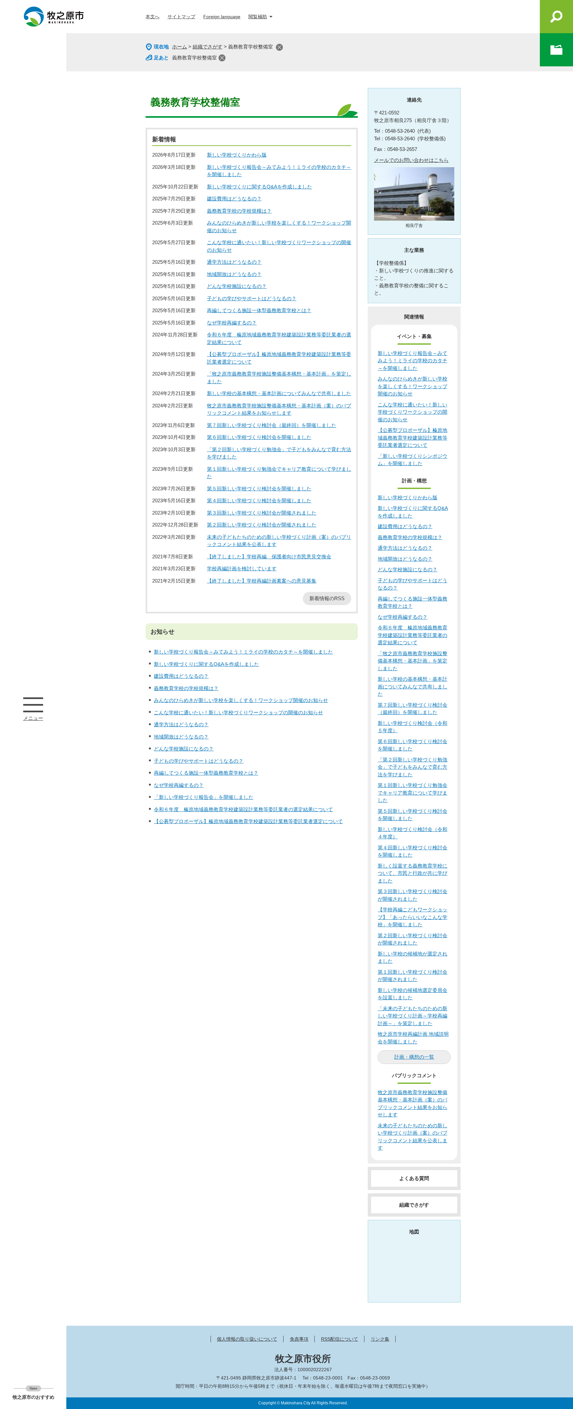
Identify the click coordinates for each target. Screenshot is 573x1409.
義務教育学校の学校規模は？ (239, 211)
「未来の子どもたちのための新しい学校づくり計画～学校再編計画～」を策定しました (412, 1016)
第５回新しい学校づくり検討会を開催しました (259, 488)
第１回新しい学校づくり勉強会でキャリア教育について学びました (412, 792)
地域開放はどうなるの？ (234, 274)
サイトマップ (181, 16)
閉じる (279, 47)
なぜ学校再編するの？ (232, 322)
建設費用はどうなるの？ (234, 198)
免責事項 (299, 1339)
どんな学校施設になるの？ (237, 286)
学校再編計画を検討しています (242, 568)
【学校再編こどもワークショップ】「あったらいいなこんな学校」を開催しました (412, 917)
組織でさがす (208, 46)
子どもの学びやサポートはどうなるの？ (251, 298)
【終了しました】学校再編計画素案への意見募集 (261, 581)
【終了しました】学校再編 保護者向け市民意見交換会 (269, 556)
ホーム (179, 46)
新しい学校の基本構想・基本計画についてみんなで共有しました (279, 393)
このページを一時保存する (556, 49)
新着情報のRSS (327, 598)
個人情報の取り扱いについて (247, 1339)
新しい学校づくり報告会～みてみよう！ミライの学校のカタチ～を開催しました (243, 652)
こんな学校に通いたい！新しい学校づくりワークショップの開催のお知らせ (238, 712)
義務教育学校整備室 (194, 57)
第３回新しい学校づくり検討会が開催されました (261, 513)
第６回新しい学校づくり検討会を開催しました (259, 437)
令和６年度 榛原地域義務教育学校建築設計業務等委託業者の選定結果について (243, 809)
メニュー (33, 705)
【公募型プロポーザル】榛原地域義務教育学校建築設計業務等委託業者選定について (248, 821)
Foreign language (221, 16)
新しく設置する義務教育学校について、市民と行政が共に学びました (412, 873)
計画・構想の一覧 (414, 1057)
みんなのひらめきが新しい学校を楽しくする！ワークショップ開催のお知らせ (241, 700)
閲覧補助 (257, 16)
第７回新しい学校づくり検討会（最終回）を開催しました (271, 425)
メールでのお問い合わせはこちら (411, 160)
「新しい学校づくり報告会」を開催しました (203, 797)
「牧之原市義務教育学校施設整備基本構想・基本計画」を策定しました (412, 661)
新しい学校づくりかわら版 (237, 155)
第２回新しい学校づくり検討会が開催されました (261, 525)
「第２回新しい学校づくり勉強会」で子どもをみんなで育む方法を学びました (412, 767)
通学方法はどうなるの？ (234, 262)
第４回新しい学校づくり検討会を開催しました (259, 500)
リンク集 (380, 1339)
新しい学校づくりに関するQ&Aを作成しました (259, 186)
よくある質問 (414, 1178)
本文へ (152, 16)
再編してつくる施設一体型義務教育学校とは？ (259, 310)
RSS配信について (339, 1339)
